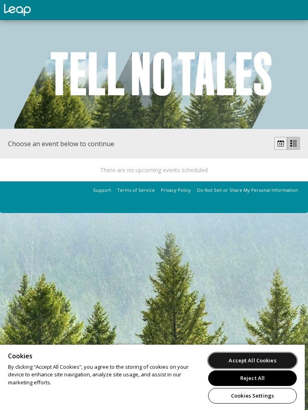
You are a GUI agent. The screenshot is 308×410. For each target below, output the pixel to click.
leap (44, 10)
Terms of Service (136, 190)
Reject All (252, 378)
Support (102, 190)
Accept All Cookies (252, 360)
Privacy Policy (176, 190)
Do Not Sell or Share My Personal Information (247, 190)
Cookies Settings (252, 395)
